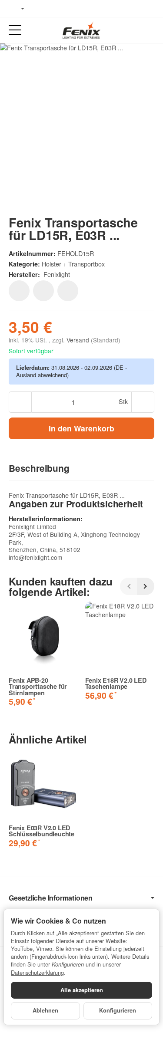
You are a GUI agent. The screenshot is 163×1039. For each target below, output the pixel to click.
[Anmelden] (132, 30)
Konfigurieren (117, 1010)
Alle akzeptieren (81, 990)
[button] (81, 468)
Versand (79, 339)
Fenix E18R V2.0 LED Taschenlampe (115, 683)
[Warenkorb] (148, 30)
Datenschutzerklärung (37, 972)
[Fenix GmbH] (81, 30)
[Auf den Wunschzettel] (19, 290)
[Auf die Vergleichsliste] (43, 290)
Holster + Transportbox (73, 263)
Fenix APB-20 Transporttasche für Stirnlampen (38, 686)
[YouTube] (52, 8)
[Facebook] (39, 8)
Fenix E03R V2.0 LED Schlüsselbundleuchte (41, 831)
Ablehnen (45, 1010)
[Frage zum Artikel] (67, 290)
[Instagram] (65, 8)
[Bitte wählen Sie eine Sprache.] (16, 9)
